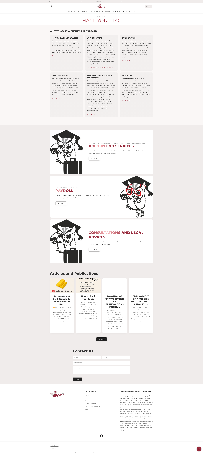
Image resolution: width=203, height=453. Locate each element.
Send (77, 379)
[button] (51, 6)
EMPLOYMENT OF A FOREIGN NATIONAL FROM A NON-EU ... (141, 300)
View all (101, 339)
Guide (86, 409)
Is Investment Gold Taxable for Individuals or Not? (62, 300)
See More (55, 56)
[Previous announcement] (81, 1)
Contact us (88, 412)
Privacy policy (99, 452)
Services (87, 401)
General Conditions (90, 403)
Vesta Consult (57, 452)
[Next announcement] (121, 1)
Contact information (120, 452)
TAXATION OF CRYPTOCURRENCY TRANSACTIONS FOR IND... (114, 301)
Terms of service (109, 452)
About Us (87, 398)
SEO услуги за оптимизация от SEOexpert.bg (82, 452)
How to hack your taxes (88, 297)
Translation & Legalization (92, 406)
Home (86, 395)
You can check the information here (99, 67)
